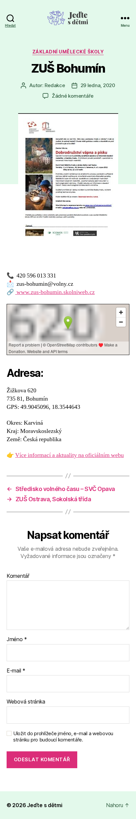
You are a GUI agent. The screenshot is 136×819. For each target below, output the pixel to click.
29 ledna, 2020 (98, 85)
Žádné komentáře (72, 96)
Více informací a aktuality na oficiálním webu (69, 455)
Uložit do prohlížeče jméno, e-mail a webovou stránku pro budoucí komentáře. (63, 737)
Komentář (18, 576)
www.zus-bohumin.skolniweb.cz (55, 292)
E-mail (16, 671)
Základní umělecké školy (68, 51)
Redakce (55, 85)
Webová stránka (26, 702)
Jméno (17, 639)
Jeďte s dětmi (44, 805)
